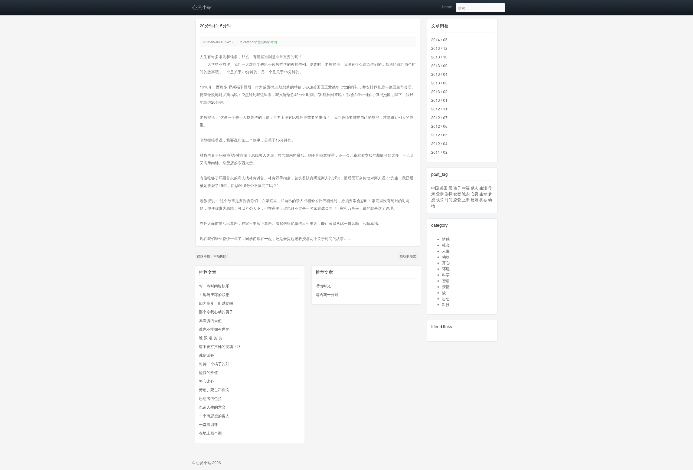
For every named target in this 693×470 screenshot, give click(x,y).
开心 (446, 262)
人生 (446, 251)
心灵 (474, 193)
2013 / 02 (439, 91)
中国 (435, 187)
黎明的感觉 (408, 256)
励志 (474, 187)
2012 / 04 (439, 143)
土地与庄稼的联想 (214, 294)
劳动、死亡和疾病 (214, 389)
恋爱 (457, 199)
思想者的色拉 (210, 398)
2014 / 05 (439, 39)
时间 (273, 42)
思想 (261, 42)
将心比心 (206, 381)
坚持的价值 (208, 372)
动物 (446, 256)
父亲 (440, 193)
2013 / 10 (439, 57)
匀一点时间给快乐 (214, 285)
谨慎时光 (323, 285)
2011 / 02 (439, 152)
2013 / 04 (439, 74)
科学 (446, 274)
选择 (448, 193)
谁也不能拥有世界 (214, 329)
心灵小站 (202, 6)
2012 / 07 (439, 117)
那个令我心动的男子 (216, 311)
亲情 (446, 286)
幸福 (466, 187)
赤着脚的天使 (210, 320)
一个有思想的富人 (214, 415)
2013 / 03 (439, 83)
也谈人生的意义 (212, 407)
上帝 (466, 199)
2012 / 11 (439, 108)
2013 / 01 (439, 100)
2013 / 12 (439, 48)
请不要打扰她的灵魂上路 (220, 346)
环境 (446, 268)
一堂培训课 (208, 424)
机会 (483, 199)
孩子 (457, 187)
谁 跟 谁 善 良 (210, 337)
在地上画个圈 (210, 433)
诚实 (466, 193)
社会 (446, 245)
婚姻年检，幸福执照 (211, 256)
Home (447, 6)
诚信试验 (206, 355)
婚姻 (474, 199)
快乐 (440, 199)
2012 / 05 (439, 134)
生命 (483, 193)
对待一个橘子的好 (214, 363)
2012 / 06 (439, 126)
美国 (443, 187)
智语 (446, 280)
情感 (446, 239)
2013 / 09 (439, 65)
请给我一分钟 (327, 294)
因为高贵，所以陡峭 (216, 303)
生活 (483, 187)
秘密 (457, 193)
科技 (446, 304)
